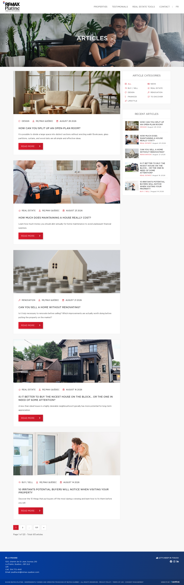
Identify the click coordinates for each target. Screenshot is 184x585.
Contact (164, 7)
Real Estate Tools (143, 7)
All (129, 84)
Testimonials (120, 7)
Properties (100, 7)
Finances (132, 97)
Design (25, 121)
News (153, 84)
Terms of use (118, 582)
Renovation (28, 300)
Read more (28, 146)
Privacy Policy (105, 582)
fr (177, 7)
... (29, 527)
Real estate (28, 211)
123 (36, 527)
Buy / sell (27, 482)
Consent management (134, 582)
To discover (156, 97)
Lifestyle (132, 101)
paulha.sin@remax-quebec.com (25, 572)
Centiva (175, 582)
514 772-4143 (16, 569)
